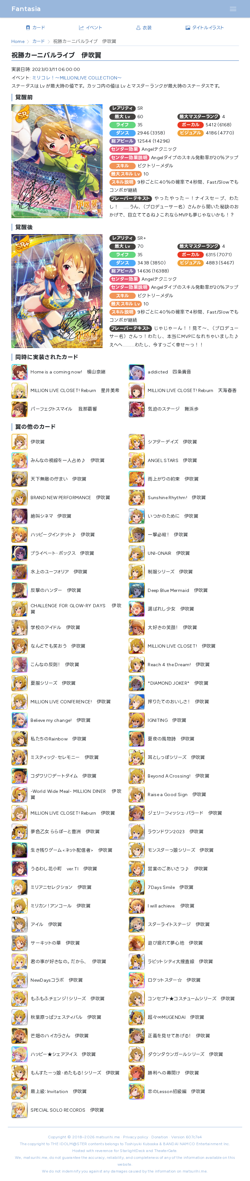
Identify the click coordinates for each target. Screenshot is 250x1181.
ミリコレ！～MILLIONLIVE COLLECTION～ (77, 78)
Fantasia (26, 9)
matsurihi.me (108, 1137)
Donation (159, 1137)
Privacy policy (135, 1137)
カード (38, 41)
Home (17, 41)
